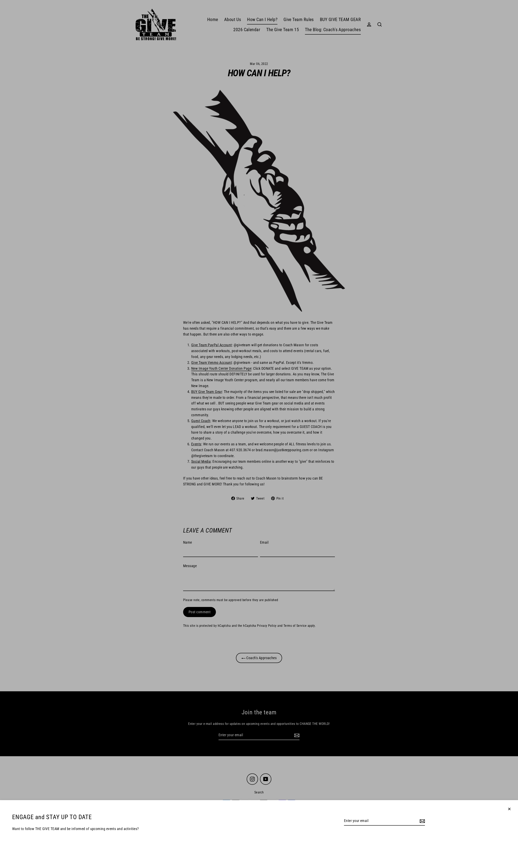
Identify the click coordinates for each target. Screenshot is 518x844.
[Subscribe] (421, 821)
